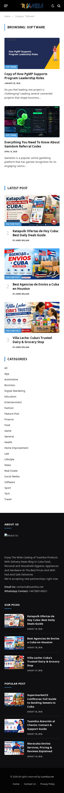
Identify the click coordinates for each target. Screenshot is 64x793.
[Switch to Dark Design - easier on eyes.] (52, 5)
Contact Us (30, 784)
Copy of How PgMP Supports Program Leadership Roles (25, 76)
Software (11, 67)
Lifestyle (9, 459)
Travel (8, 499)
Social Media (12, 476)
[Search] (58, 6)
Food (7, 425)
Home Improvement (16, 448)
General (9, 436)
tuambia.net (47, 776)
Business (9, 385)
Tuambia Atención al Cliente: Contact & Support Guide (41, 725)
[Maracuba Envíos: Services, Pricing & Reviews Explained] (14, 748)
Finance (9, 419)
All (5, 368)
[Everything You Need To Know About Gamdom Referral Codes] (32, 121)
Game (7, 430)
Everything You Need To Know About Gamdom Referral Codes (32, 144)
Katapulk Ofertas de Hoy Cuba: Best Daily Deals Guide (36, 233)
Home (16, 784)
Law (6, 453)
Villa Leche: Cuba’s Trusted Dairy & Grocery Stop (32, 340)
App (6, 373)
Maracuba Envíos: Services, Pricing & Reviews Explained (39, 747)
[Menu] (6, 6)
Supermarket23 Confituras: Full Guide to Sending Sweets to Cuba (41, 700)
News (7, 465)
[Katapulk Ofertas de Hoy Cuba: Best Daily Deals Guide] (32, 210)
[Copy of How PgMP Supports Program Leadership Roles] (32, 53)
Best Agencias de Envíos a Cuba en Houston (43, 640)
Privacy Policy (47, 784)
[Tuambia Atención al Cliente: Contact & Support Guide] (14, 726)
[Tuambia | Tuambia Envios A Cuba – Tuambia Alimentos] (32, 6)
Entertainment (13, 402)
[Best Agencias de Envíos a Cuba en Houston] (32, 263)
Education (10, 396)
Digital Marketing (14, 390)
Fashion (9, 408)
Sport (7, 487)
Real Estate (11, 470)
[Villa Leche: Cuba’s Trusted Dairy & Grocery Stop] (32, 317)
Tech (7, 493)
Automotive (11, 379)
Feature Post (13, 224)
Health (8, 442)
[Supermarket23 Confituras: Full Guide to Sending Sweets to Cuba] (14, 699)
